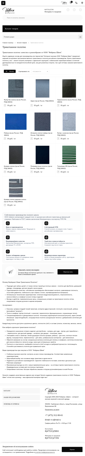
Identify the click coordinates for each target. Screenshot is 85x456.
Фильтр (11, 71)
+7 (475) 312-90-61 (54, 415)
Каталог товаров (11, 29)
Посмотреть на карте (52, 409)
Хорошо (72, 449)
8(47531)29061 (52, 431)
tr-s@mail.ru (56, 420)
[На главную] (64, 2)
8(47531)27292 (49, 9)
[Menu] (3, 3)
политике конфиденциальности (45, 452)
